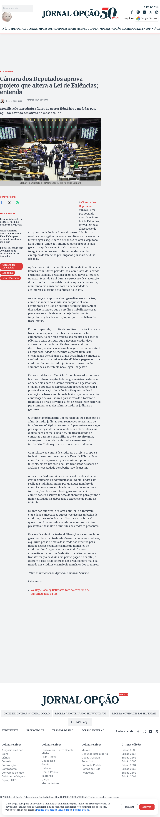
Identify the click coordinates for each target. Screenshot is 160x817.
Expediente (10, 730)
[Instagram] (138, 12)
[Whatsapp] (156, 12)
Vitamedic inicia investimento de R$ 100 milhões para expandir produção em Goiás (10, 236)
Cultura (92, 28)
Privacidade (35, 730)
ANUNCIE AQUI (80, 722)
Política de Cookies (46, 809)
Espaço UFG (9, 780)
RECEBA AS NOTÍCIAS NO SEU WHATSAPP (80, 713)
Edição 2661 (129, 776)
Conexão (7, 761)
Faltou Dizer (49, 757)
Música (86, 750)
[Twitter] (150, 12)
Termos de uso (62, 730)
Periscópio (88, 761)
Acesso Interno (93, 730)
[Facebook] (131, 12)
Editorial (17, 28)
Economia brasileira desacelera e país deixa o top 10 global (11, 222)
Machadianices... (51, 783)
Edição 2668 (129, 750)
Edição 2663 (129, 768)
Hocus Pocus (50, 772)
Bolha (5, 753)
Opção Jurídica (91, 757)
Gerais (45, 764)
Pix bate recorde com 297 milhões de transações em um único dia (11, 252)
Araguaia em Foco (12, 750)
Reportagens (137, 28)
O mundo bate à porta (95, 753)
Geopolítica (48, 760)
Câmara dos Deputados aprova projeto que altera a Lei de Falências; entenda (49, 85)
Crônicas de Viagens (14, 776)
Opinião (152, 28)
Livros (45, 779)
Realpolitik (88, 772)
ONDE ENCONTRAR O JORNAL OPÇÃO (27, 713)
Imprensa (105, 28)
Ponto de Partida (91, 765)
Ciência (6, 757)
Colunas (31, 28)
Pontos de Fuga (91, 768)
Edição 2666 (129, 757)
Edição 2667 (129, 753)
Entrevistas (77, 28)
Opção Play (120, 28)
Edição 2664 (129, 765)
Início (6, 28)
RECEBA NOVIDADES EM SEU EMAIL (134, 713)
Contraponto (9, 768)
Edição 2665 (129, 761)
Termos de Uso (81, 809)
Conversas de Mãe (13, 772)
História (46, 768)
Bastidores (59, 28)
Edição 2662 (129, 772)
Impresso (44, 28)
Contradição (9, 765)
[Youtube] (144, 12)
